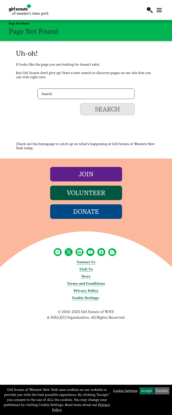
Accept (146, 391)
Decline (162, 391)
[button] (150, 10)
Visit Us (86, 269)
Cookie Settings (85, 298)
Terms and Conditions (86, 283)
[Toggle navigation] (159, 10)
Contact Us (86, 262)
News (86, 276)
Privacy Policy (86, 291)
